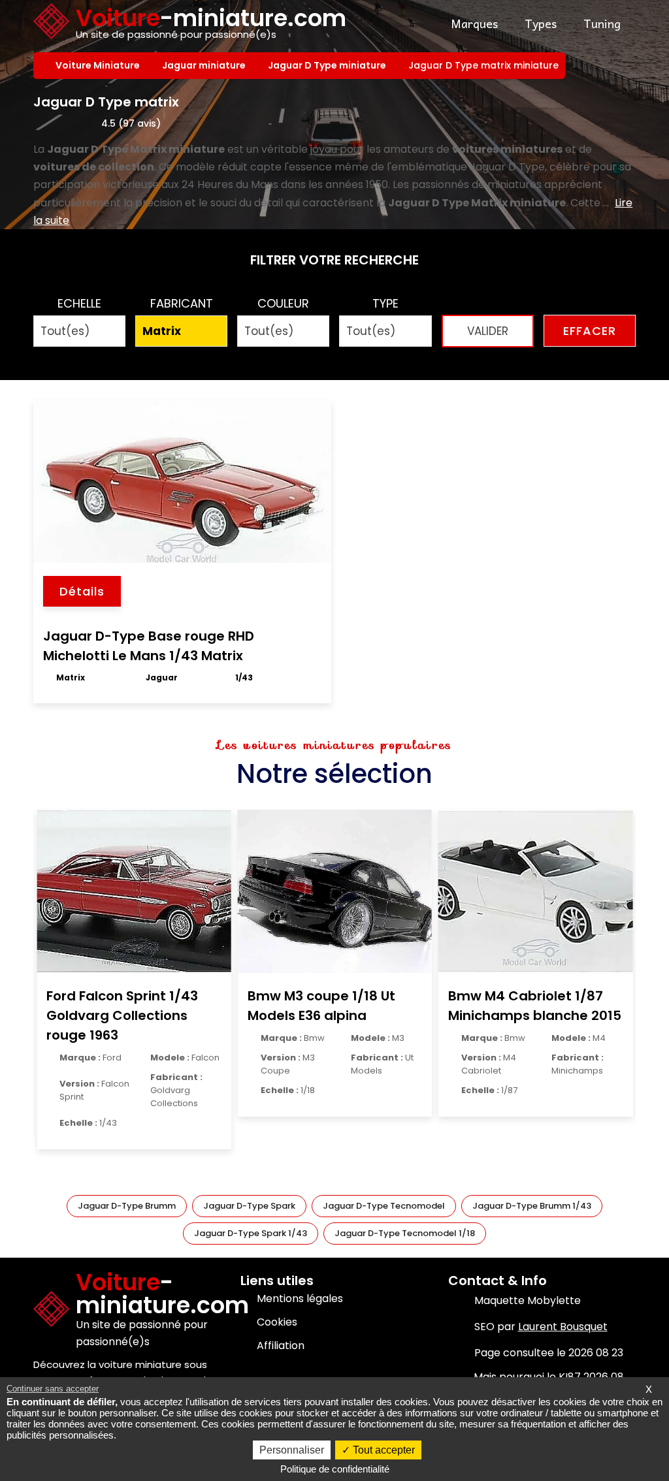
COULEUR (283, 303)
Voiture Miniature (99, 65)
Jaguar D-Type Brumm (127, 1206)
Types (541, 23)
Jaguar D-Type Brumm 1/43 (531, 1206)
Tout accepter (382, 1450)
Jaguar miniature (205, 65)
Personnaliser (291, 1450)
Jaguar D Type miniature (328, 65)
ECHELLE (79, 303)
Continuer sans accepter (53, 1388)
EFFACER (589, 331)
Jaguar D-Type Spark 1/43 (250, 1233)
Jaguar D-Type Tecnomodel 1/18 (404, 1233)
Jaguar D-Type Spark (249, 1206)
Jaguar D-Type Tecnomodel (384, 1206)
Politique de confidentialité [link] (334, 1468)
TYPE (385, 303)
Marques (474, 23)
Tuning (602, 23)
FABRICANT (181, 303)
